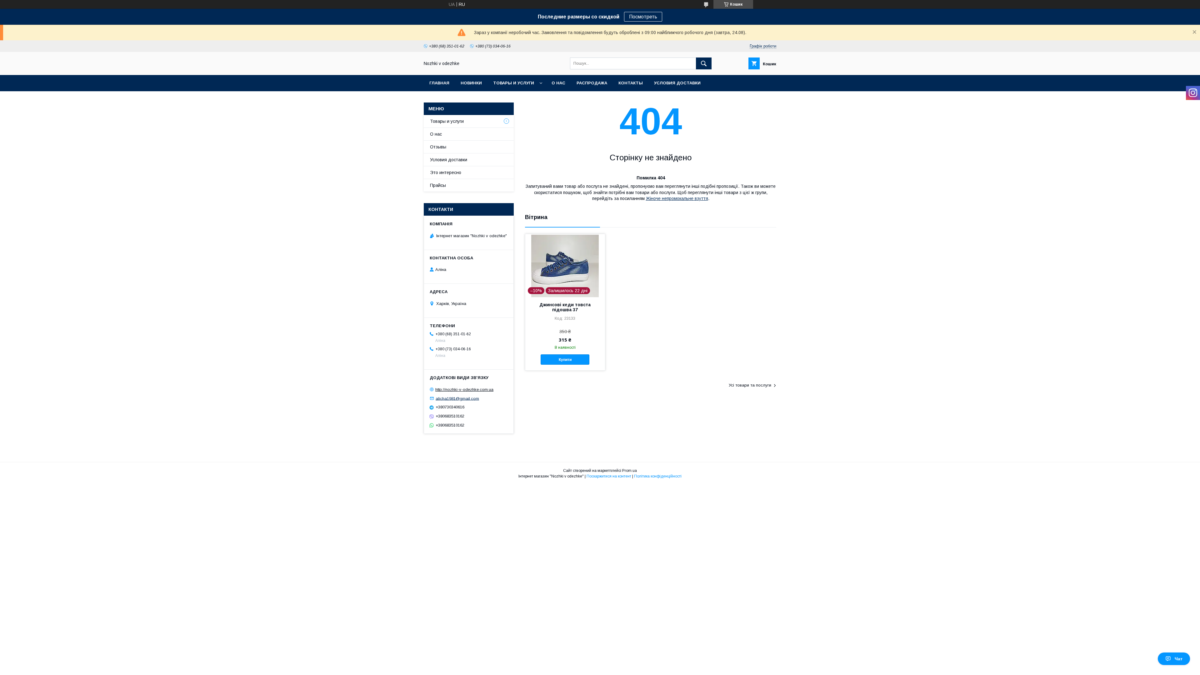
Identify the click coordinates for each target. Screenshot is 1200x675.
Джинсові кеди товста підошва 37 (565, 307)
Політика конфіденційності (658, 476)
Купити (565, 360)
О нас (558, 83)
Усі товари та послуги (750, 385)
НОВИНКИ (471, 83)
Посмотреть (643, 16)
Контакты (630, 83)
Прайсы (438, 185)
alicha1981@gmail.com (457, 398)
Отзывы (438, 146)
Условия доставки (677, 83)
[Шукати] (704, 63)
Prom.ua (629, 470)
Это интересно (445, 172)
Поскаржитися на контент (609, 476)
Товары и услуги (513, 83)
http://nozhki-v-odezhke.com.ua (464, 389)
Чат (1178, 658)
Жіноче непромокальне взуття (677, 198)
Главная (439, 83)
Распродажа (592, 83)
